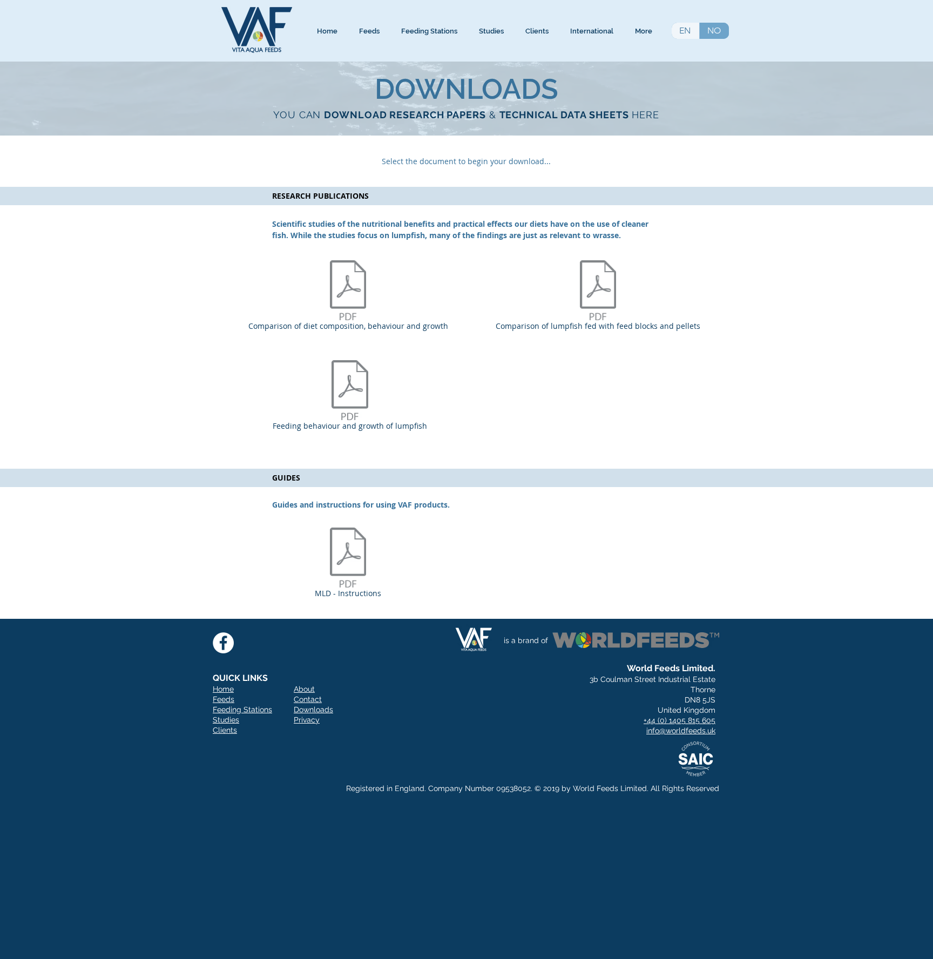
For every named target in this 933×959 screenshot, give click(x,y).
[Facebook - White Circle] (223, 642)
